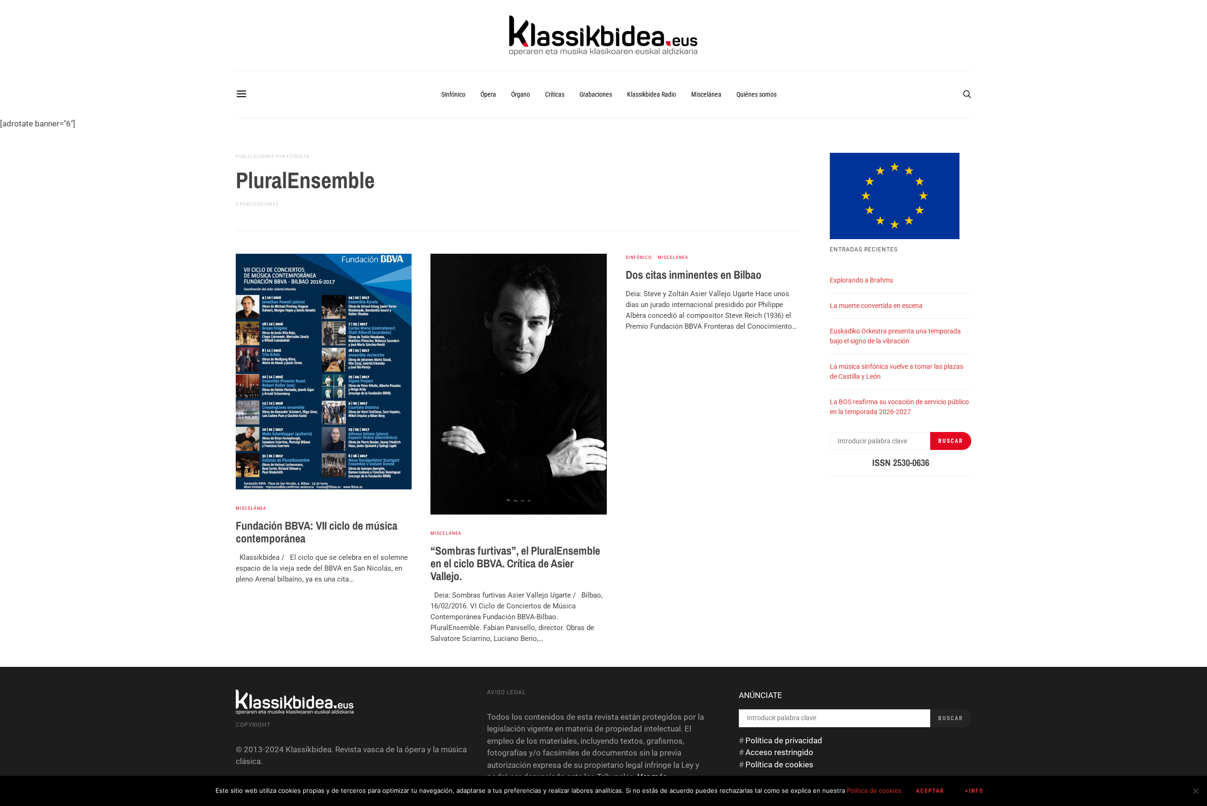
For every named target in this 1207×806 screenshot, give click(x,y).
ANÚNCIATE (760, 695)
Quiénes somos (756, 94)
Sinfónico (453, 94)
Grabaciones (595, 94)
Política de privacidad (783, 740)
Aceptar (930, 791)
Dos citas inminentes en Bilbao (693, 274)
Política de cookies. (875, 790)
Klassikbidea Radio (651, 94)
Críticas (554, 94)
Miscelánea (706, 94)
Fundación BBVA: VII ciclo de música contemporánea (316, 532)
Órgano (520, 94)
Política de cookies (779, 764)
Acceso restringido (779, 752)
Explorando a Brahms (861, 280)
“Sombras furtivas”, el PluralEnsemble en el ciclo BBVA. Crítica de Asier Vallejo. (515, 563)
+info (974, 791)
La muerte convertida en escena (876, 305)
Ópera (488, 94)
